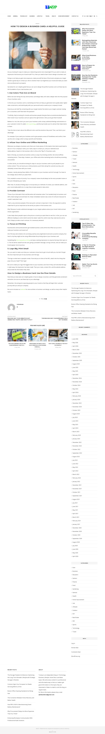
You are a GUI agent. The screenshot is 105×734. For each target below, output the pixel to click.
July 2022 (75, 460)
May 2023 (75, 424)
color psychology (31, 124)
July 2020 (75, 546)
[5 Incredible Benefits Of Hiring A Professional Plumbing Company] (76, 236)
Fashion (74, 152)
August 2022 (76, 456)
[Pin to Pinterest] (44, 299)
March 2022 (75, 474)
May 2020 (75, 553)
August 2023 (76, 414)
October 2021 (76, 492)
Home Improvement (63, 16)
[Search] (96, 16)
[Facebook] (82, 16)
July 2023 (75, 417)
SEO (73, 180)
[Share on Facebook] (41, 299)
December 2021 (76, 485)
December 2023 (76, 403)
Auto (73, 184)
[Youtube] (90, 16)
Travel (48, 16)
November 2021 (77, 489)
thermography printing (23, 240)
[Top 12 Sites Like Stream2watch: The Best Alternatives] (76, 226)
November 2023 (77, 407)
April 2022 (75, 471)
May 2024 (75, 389)
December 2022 (76, 442)
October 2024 (76, 385)
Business (32, 16)
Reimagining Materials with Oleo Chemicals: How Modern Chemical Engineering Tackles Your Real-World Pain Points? (89, 45)
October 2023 (76, 410)
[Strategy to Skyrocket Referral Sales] (76, 257)
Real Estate (75, 198)
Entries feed (74, 648)
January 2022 (76, 481)
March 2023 (75, 431)
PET (73, 209)
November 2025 (77, 353)
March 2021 (75, 517)
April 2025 (75, 374)
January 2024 (76, 399)
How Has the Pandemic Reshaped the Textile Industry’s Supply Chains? (89, 78)
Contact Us (75, 16)
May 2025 (75, 371)
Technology (23, 16)
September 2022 (77, 453)
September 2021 (77, 496)
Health (54, 16)
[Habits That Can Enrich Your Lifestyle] (76, 266)
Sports (74, 177)
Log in (73, 643)
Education (75, 187)
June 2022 (75, 464)
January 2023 (76, 439)
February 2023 (76, 435)
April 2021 (75, 513)
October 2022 (76, 449)
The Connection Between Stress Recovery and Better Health (88, 124)
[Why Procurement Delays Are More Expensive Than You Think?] (17, 335)
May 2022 (75, 467)
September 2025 (77, 360)
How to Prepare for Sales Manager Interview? (88, 67)
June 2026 (75, 339)
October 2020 (76, 535)
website (23, 289)
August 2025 (76, 364)
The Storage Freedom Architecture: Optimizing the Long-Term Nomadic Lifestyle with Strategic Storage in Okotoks (84, 93)
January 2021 (76, 524)
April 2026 (75, 346)
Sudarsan (36, 28)
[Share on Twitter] (42, 299)
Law (73, 205)
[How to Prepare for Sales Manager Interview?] (76, 68)
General (15, 16)
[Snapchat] (94, 16)
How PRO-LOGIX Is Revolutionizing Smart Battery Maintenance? (86, 134)
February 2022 (76, 478)
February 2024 (76, 396)
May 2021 (75, 510)
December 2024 (76, 378)
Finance (74, 194)
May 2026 (75, 342)
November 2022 (77, 446)
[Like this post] (39, 299)
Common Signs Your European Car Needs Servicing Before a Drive (87, 105)
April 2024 (75, 392)
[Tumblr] (89, 16)
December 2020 (76, 528)
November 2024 (77, 382)
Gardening (75, 212)
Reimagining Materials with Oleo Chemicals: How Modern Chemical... (37, 345)
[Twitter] (84, 16)
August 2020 (76, 542)
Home (9, 16)
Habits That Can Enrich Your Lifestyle (89, 265)
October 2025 (76, 357)
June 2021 (75, 506)
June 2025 (75, 367)
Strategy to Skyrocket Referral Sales (89, 255)
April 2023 (75, 428)
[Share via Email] (46, 299)
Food (73, 191)
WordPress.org (75, 656)
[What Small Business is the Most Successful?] (58, 335)
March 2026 (75, 349)
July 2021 (75, 503)
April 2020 (75, 556)
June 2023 (75, 421)
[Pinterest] (87, 16)
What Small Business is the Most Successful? (89, 57)
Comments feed (75, 652)
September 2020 (77, 538)
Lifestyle (39, 16)
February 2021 (76, 521)
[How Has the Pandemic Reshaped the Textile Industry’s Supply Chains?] (76, 77)
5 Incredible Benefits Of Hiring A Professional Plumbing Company (89, 236)
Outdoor (74, 201)
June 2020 (75, 549)
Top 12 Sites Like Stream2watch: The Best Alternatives (88, 225)
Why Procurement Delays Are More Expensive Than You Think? (88, 31)
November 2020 (77, 531)
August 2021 (76, 499)
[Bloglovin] (92, 16)
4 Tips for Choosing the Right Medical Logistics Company (88, 246)
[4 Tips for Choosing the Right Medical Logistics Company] (76, 247)
